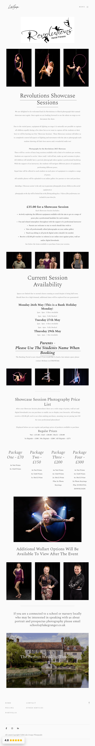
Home (8, 703)
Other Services (34, 708)
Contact (31, 703)
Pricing (9, 708)
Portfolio (11, 713)
